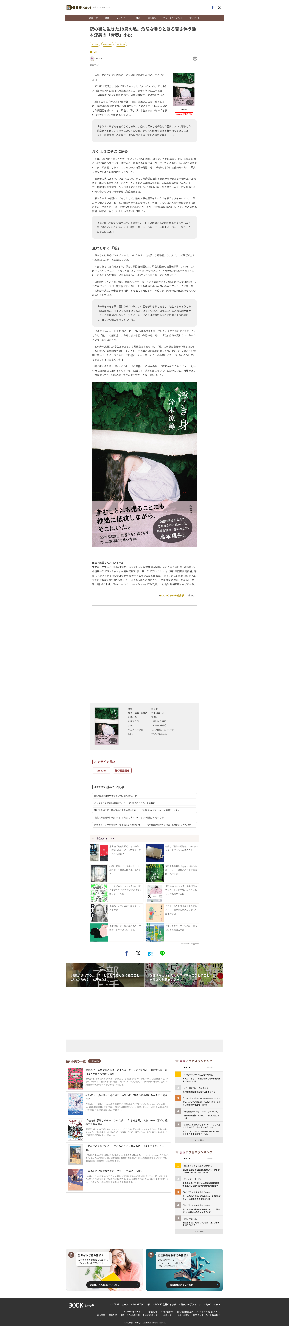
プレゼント (194, 18)
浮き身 (95, 44)
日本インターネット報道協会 (206, 1314)
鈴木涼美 (108, 44)
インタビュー (122, 18)
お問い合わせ (166, 1311)
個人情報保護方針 (185, 1311)
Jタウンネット (212, 1304)
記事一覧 (93, 18)
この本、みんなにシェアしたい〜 (106, 1284)
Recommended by (186, 944)
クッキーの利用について (208, 1311)
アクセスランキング (172, 18)
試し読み (152, 18)
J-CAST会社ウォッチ (165, 1304)
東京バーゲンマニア (191, 1304)
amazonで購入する (184, 114)
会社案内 (152, 1311)
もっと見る (199, 1140)
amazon (101, 770)
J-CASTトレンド (141, 1304)
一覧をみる (94, 1061)
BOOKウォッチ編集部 (172, 595)
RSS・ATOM (183, 1314)
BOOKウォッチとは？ (134, 1311)
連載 (138, 18)
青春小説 (121, 44)
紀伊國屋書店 (122, 770)
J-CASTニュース (119, 1304)
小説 (95, 52)
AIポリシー (168, 1314)
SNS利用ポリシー (151, 1314)
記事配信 (113, 1314)
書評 (107, 18)
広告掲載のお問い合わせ (181, 1284)
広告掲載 (101, 1314)
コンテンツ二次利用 (130, 1314)
